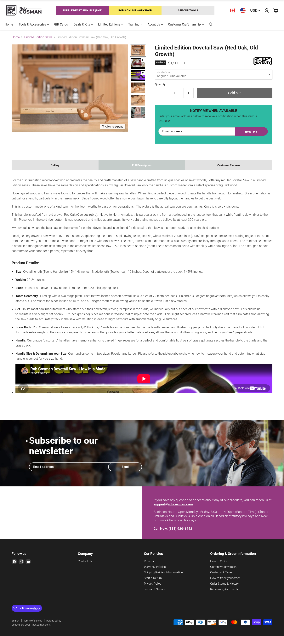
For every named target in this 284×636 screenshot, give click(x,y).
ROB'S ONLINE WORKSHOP (135, 10)
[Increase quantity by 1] (189, 93)
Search (15, 620)
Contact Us (85, 561)
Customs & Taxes (221, 572)
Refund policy (53, 620)
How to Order (218, 561)
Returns (149, 561)
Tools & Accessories (33, 24)
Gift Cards (61, 24)
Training (134, 24)
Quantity (160, 84)
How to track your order (225, 578)
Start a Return (153, 578)
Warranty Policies (155, 567)
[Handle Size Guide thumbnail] (138, 112)
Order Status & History (224, 583)
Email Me (251, 131)
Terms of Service (154, 589)
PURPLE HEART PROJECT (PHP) (82, 10)
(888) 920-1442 (180, 528)
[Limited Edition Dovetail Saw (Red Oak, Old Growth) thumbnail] (138, 63)
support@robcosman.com (173, 504)
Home (9, 24)
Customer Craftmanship (185, 24)
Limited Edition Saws (38, 37)
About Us (154, 24)
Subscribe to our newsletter (63, 445)
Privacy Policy (152, 583)
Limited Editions (109, 24)
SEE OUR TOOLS (188, 10)
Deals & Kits (82, 24)
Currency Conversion (223, 567)
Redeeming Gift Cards (224, 589)
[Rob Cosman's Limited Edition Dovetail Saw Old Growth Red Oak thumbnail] (138, 50)
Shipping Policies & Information (163, 572)
